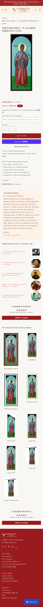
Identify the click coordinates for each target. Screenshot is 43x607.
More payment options (21, 146)
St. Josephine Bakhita (14, 195)
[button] (3, 10)
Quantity (5, 124)
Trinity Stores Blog (9, 566)
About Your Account (9, 598)
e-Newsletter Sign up (10, 592)
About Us (5, 587)
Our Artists (6, 554)
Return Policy (7, 576)
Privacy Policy (7, 573)
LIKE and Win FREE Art (10, 561)
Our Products (7, 559)
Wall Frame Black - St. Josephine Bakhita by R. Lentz (20, 22)
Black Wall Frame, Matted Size (12, 116)
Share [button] (6, 180)
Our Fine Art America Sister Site (14, 564)
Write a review (21, 318)
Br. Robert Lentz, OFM (12, 235)
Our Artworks (7, 556)
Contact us (6, 590)
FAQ (3, 595)
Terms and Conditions (10, 581)
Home (4, 18)
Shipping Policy (7, 578)
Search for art (6, 10)
